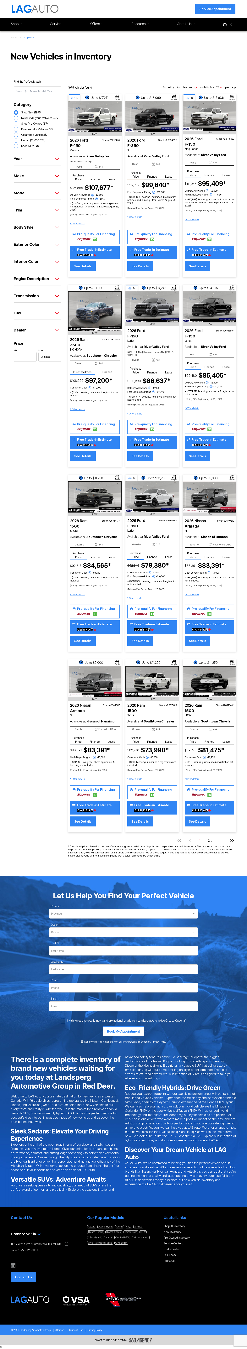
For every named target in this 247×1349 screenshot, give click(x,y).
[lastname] (57, 962)
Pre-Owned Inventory (177, 1237)
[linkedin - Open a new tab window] (13, 1265)
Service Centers (173, 1243)
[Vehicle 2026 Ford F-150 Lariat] (152, 306)
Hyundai (112, 1100)
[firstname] (57, 943)
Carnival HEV (122, 1237)
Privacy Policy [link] (159, 1041)
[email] (54, 999)
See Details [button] (82, 266)
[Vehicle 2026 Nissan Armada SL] (209, 497)
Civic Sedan (121, 1242)
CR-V (143, 1232)
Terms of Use (76, 1330)
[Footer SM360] (140, 1340)
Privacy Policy (95, 1330)
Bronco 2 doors (95, 1232)
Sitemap (59, 1330)
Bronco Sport (130, 1232)
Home (14, 37)
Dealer (54, 924)
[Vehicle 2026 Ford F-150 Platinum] (95, 116)
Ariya (128, 1226)
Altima (119, 1226)
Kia (103, 1100)
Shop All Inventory (174, 1226)
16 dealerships (40, 1100)
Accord (91, 1226)
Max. (41, 350)
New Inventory (172, 1231)
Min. (16, 350)
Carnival (108, 1237)
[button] (215, 9)
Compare (117, 99)
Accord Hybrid (105, 1226)
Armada (138, 1226)
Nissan (94, 1100)
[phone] (54, 980)
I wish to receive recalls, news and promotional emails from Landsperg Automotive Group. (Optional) (126, 1020)
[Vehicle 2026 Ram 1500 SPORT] (95, 497)
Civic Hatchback (140, 1237)
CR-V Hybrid (94, 1237)
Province (56, 906)
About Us (169, 1260)
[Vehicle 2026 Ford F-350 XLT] (152, 116)
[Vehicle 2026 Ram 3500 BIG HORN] (95, 311)
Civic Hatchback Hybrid (100, 1242)
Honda (15, 1105)
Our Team (170, 1255)
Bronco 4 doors (113, 1232)
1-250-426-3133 (28, 1250)
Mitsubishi (34, 1105)
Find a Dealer (171, 1249)
